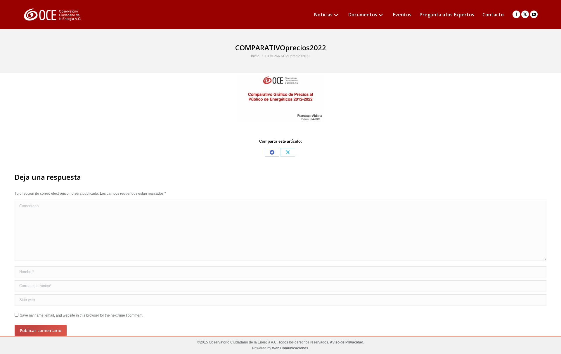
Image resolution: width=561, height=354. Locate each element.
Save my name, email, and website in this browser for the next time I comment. (81, 315)
